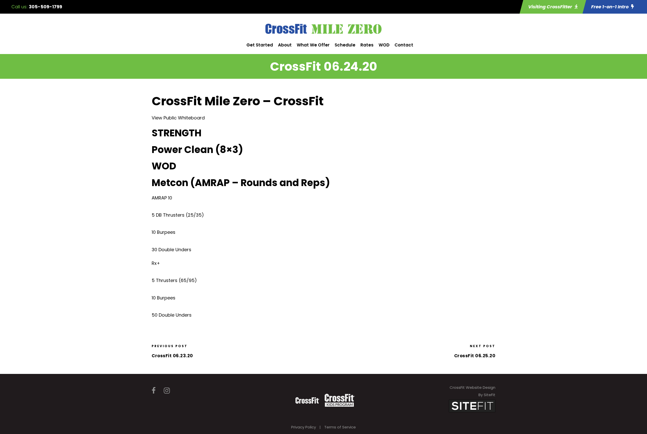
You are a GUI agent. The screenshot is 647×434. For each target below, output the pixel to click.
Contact (404, 45)
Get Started (259, 45)
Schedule (345, 45)
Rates (367, 45)
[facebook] (154, 390)
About (285, 45)
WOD (384, 45)
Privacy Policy (303, 427)
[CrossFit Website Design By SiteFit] (472, 405)
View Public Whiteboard (178, 118)
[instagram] (167, 390)
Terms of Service (340, 427)
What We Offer (313, 45)
